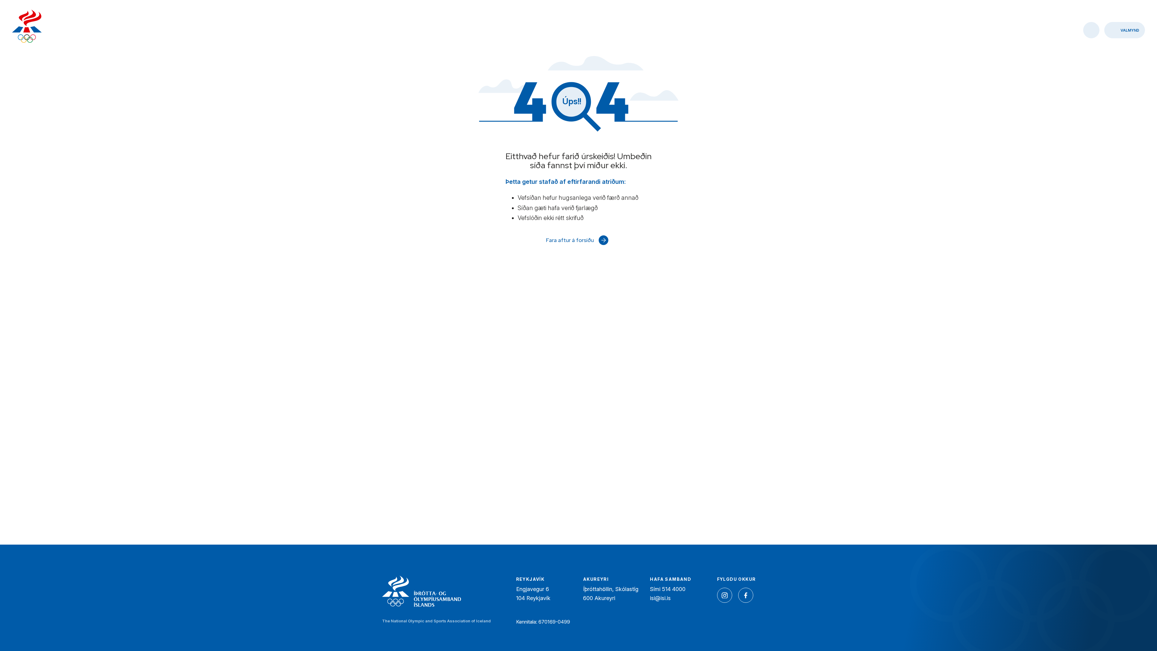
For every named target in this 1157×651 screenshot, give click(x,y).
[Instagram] (724, 595)
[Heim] (27, 27)
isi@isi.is (660, 598)
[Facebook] (745, 595)
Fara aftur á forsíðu (570, 240)
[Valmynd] (1124, 30)
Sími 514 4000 (667, 589)
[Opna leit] (1091, 30)
